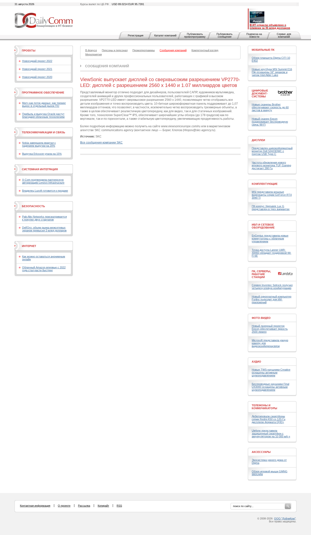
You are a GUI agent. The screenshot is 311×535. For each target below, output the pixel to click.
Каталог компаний (165, 35)
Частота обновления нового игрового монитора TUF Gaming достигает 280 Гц (271, 165)
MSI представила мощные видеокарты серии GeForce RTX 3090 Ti (272, 194)
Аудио (256, 361)
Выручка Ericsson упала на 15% (42, 153)
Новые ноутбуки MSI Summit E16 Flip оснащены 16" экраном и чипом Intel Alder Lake (272, 72)
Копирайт (103, 505)
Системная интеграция (40, 169)
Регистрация (135, 35)
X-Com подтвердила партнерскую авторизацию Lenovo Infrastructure (43, 181)
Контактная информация (35, 505)
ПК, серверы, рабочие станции (261, 274)
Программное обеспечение (43, 92)
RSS (119, 505)
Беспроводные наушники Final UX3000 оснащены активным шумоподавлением (270, 386)
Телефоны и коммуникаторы (264, 407)
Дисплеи (258, 140)
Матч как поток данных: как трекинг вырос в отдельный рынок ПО (44, 104)
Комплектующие (264, 183)
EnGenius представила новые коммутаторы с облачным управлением (270, 238)
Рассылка (84, 505)
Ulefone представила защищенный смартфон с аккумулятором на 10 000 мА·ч (271, 433)
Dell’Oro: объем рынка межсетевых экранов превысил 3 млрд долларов (44, 229)
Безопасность (33, 206)
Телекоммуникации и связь (43, 132)
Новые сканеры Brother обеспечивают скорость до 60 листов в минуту (270, 107)
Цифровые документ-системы (260, 93)
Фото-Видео (261, 317)
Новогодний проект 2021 (37, 69)
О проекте (64, 505)
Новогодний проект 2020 (37, 77)
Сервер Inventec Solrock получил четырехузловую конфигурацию (272, 286)
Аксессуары (261, 451)
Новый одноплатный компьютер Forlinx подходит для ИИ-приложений (271, 299)
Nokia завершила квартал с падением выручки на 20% (39, 144)
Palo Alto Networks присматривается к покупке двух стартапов (44, 218)
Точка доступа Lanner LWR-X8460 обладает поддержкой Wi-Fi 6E (271, 252)
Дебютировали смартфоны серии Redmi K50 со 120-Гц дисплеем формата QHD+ (268, 419)
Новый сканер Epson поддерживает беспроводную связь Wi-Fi (270, 121)
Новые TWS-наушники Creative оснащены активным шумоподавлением (271, 372)
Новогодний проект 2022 (37, 60)
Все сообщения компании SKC (101, 142)
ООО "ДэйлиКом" (285, 518)
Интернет (29, 246)
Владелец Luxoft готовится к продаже (45, 190)
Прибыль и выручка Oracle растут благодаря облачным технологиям (43, 115)
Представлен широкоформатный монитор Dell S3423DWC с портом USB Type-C (272, 151)
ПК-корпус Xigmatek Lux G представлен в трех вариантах (271, 208)
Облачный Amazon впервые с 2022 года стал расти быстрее (44, 269)
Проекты (28, 50)
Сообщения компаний (107, 66)
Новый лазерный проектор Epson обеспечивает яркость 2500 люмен (270, 328)
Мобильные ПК (263, 49)
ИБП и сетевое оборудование (263, 226)
